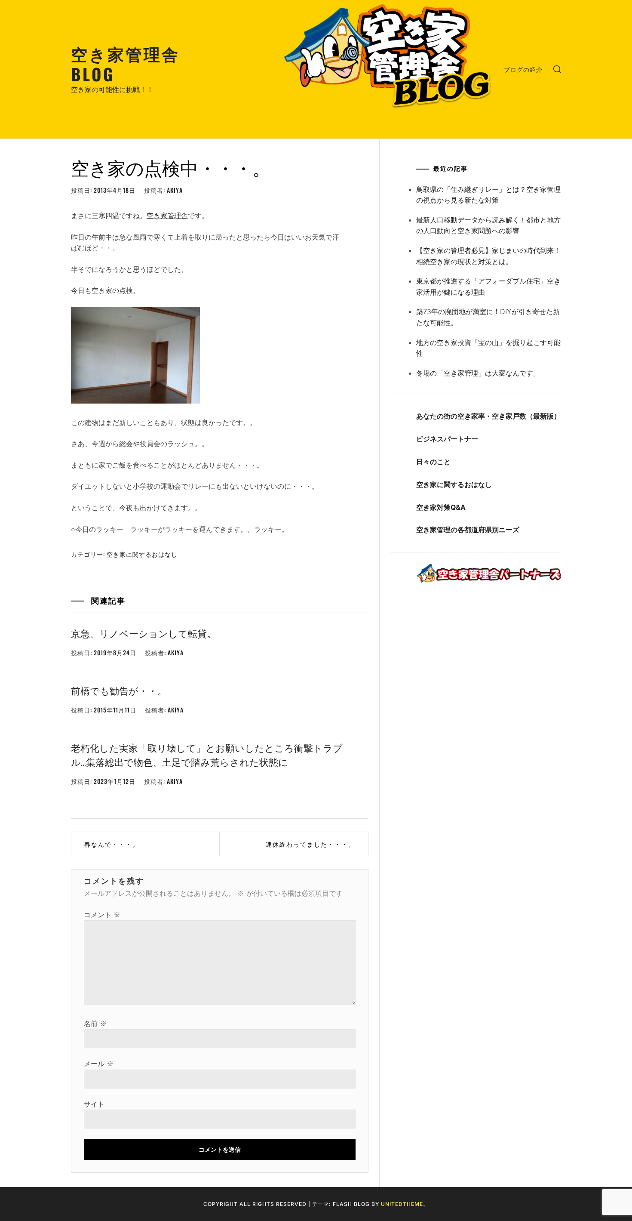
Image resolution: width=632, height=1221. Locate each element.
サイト (94, 1104)
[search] (557, 69)
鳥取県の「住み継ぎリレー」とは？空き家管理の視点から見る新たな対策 (488, 195)
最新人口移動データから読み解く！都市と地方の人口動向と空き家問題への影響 (488, 225)
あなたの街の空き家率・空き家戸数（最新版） (488, 416)
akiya (175, 189)
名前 (95, 1023)
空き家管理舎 (167, 215)
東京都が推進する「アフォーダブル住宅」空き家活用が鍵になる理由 (488, 286)
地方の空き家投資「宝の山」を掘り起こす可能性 (488, 348)
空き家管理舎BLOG (125, 63)
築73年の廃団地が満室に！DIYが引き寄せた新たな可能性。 (488, 317)
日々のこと (433, 461)
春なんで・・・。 (111, 843)
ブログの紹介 (523, 69)
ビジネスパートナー (447, 439)
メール (99, 1063)
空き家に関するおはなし (142, 553)
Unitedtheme (402, 1204)
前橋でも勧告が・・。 (119, 690)
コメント (102, 914)
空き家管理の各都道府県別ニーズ (467, 529)
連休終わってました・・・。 (310, 843)
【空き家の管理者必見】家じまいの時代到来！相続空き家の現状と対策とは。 (488, 256)
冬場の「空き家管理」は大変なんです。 (478, 373)
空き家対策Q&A (441, 507)
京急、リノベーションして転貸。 (143, 633)
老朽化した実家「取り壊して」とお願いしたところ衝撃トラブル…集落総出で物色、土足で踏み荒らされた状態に (207, 754)
